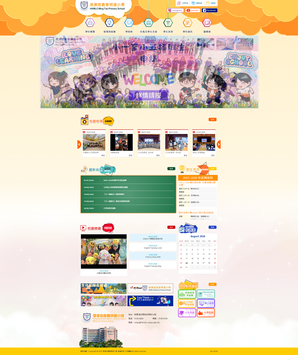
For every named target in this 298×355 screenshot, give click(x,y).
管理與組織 (109, 32)
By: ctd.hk (214, 351)
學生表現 (168, 32)
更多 (212, 119)
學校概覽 (90, 32)
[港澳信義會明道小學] (103, 20)
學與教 (129, 32)
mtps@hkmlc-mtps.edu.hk (147, 322)
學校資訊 (188, 32)
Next (219, 144)
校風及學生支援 (148, 32)
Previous (79, 144)
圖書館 (207, 32)
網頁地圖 (83, 351)
